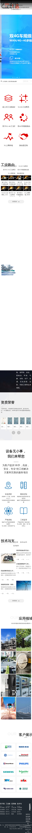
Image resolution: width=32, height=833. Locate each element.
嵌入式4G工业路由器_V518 (4, 184)
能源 (12, 814)
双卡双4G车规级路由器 (19, 194)
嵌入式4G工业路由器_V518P (12, 184)
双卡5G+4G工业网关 (9, 169)
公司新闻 (19, 807)
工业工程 (13, 807)
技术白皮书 (23, 542)
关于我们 (2, 807)
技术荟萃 (16, 545)
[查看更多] (16, 203)
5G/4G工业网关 (23, 166)
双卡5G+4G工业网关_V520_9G (12, 194)
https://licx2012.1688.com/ (16, 828)
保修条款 (2, 811)
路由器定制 (20, 173)
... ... (7, 816)
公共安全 (13, 811)
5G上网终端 (11, 173)
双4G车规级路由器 (23, 169)
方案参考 (19, 809)
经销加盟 (2, 814)
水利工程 (13, 809)
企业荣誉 (2, 809)
